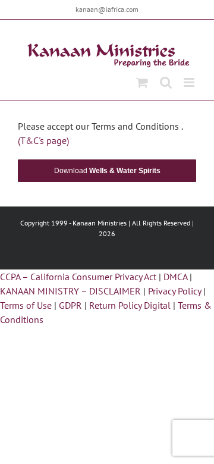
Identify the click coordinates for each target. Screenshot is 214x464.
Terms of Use (26, 305)
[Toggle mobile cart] (142, 82)
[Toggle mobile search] (166, 82)
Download (107, 171)
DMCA (175, 277)
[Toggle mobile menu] (190, 82)
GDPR (70, 305)
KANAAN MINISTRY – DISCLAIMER (70, 291)
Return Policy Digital (130, 305)
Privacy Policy (174, 291)
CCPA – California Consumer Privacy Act (78, 277)
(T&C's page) (43, 140)
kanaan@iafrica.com (107, 9)
